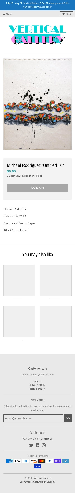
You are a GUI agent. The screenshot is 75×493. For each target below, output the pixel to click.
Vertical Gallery (42, 477)
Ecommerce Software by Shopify (37, 481)
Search (37, 381)
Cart (68, 14)
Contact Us (46, 438)
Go (68, 418)
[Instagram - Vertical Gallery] (44, 445)
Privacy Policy (37, 384)
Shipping (12, 175)
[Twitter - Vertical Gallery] (31, 445)
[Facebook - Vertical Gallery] (37, 445)
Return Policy (37, 388)
